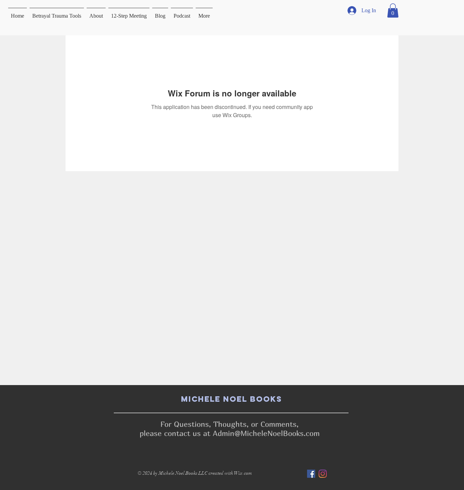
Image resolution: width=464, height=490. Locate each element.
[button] (393, 10)
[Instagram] (323, 474)
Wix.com (243, 473)
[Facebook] (311, 474)
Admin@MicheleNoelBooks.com (266, 433)
